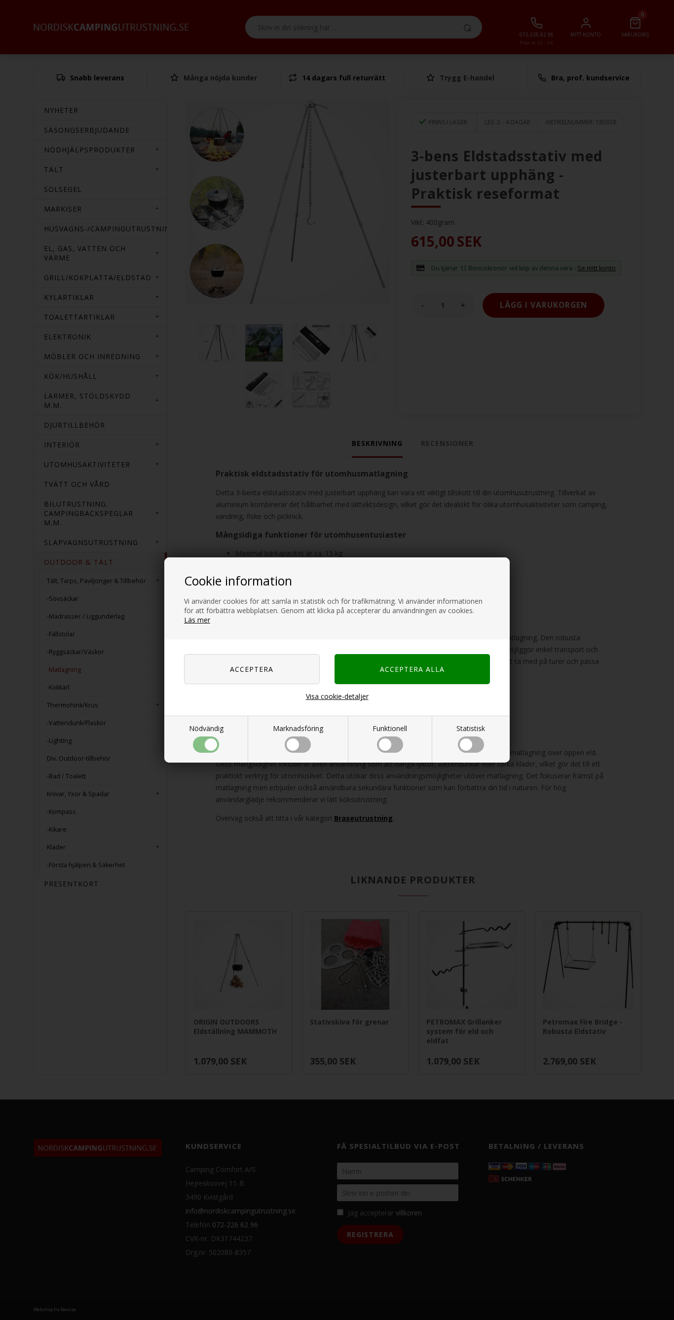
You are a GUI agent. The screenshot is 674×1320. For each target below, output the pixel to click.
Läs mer (197, 619)
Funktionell (390, 728)
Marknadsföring (298, 728)
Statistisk (470, 728)
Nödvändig (206, 728)
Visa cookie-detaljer (337, 696)
